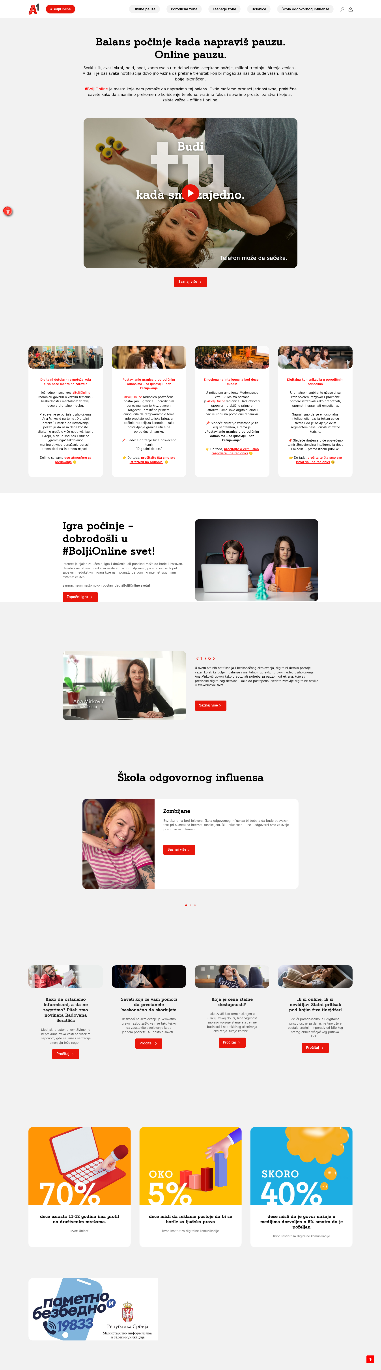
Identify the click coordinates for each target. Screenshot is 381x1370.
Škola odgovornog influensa (305, 9)
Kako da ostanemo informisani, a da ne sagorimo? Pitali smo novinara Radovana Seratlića (65, 1009)
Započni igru (78, 597)
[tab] (186, 905)
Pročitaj (63, 1054)
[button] (342, 9)
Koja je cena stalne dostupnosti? (232, 1001)
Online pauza (144, 9)
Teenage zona (224, 9)
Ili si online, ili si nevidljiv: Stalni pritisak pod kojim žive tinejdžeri (315, 1004)
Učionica (259, 9)
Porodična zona (184, 9)
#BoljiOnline (60, 9)
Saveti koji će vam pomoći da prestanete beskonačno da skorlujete (149, 1004)
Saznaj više (188, 282)
